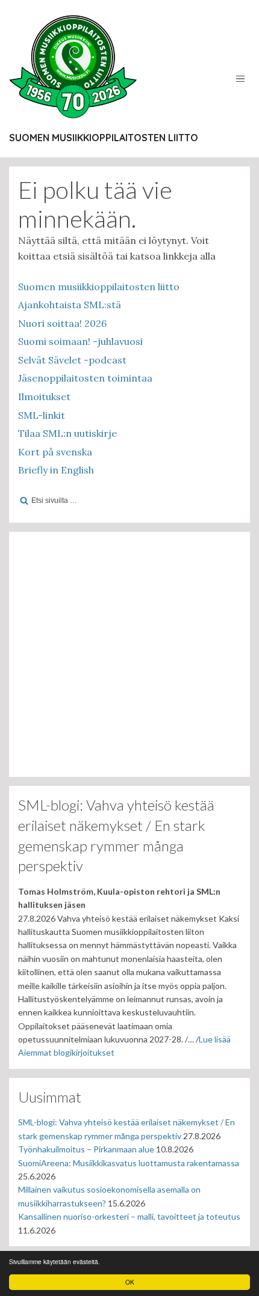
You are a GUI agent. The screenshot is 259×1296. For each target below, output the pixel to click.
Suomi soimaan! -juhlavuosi (80, 341)
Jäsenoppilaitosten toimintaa (85, 378)
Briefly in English (56, 470)
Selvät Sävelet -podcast (72, 360)
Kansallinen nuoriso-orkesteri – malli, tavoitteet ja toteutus (129, 1216)
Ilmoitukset (44, 397)
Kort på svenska (55, 452)
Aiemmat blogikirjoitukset (66, 1052)
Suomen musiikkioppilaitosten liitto (103, 138)
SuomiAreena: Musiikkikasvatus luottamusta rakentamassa (128, 1163)
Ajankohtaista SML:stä (69, 305)
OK (129, 1281)
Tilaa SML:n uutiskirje (67, 433)
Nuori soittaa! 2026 (62, 323)
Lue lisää (215, 1039)
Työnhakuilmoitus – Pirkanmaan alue (86, 1149)
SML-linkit (41, 415)
